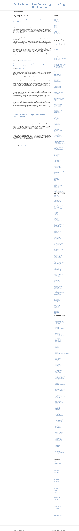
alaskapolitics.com (57, 88)
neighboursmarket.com (59, 431)
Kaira (19, 530)
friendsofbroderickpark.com (59, 262)
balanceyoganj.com (57, 94)
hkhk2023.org (56, 179)
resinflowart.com (57, 346)
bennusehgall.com (57, 221)
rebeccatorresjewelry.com (58, 120)
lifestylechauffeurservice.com (59, 141)
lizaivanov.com (57, 333)
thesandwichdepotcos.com (58, 136)
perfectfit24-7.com (57, 250)
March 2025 (56, 27)
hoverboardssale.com (57, 87)
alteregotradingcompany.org (59, 171)
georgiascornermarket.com (58, 249)
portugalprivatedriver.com (58, 251)
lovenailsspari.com (57, 258)
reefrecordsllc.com (58, 358)
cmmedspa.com (57, 408)
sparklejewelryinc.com (58, 369)
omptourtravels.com (58, 441)
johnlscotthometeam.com (58, 147)
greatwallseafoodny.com (59, 342)
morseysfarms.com (57, 298)
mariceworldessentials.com (58, 270)
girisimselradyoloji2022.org (58, 208)
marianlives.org (56, 79)
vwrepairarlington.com (58, 317)
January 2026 (56, 19)
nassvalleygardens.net (58, 439)
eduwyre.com (56, 151)
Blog (16, 60)
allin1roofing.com (58, 403)
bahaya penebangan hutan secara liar (25, 60)
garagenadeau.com (57, 140)
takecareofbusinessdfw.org (58, 104)
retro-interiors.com (57, 153)
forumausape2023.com (58, 183)
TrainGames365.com (57, 97)
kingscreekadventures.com (58, 107)
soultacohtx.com (56, 311)
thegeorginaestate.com (58, 283)
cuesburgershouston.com (59, 324)
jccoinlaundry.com (57, 236)
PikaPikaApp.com (57, 103)
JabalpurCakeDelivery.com (58, 99)
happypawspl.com (57, 246)
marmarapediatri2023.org (58, 206)
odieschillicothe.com (57, 242)
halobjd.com (56, 100)
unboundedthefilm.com (58, 76)
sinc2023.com (56, 199)
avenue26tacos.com (58, 351)
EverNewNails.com (57, 142)
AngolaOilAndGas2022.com (58, 175)
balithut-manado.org (57, 169)
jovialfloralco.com (57, 146)
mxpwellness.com (58, 394)
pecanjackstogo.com (58, 366)
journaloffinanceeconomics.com (60, 450)
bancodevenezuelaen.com (58, 82)
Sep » (57, 49)
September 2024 (57, 33)
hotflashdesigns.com (57, 138)
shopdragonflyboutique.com (59, 292)
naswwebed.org (56, 168)
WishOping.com (56, 111)
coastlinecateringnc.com (59, 323)
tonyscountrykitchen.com (58, 279)
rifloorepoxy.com (57, 383)
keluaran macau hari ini (58, 515)
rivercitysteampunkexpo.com (59, 416)
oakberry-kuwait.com (57, 260)
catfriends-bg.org (57, 78)
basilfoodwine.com (58, 412)
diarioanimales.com (57, 228)
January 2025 (56, 28)
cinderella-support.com (58, 130)
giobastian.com (57, 380)
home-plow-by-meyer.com (59, 335)
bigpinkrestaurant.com (58, 131)
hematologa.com (57, 332)
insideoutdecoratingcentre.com (59, 143)
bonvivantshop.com (57, 113)
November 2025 (56, 21)
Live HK (55, 461)
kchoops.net (57, 417)
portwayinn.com (57, 400)
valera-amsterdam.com (58, 427)
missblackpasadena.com (59, 354)
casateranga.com (57, 388)
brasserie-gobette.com (58, 295)
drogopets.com (56, 306)
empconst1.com (56, 129)
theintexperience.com (57, 75)
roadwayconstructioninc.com (59, 291)
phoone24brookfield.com (58, 288)
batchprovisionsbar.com (58, 294)
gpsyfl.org (55, 313)
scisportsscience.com (58, 453)
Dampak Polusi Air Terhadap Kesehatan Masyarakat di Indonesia (59, 62)
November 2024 (56, 31)
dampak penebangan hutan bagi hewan (26, 145)
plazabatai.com (56, 225)
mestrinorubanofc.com (58, 437)
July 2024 (55, 36)
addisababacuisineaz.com (59, 454)
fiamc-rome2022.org (57, 269)
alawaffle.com (57, 359)
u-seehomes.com (57, 148)
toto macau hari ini (57, 479)
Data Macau (56, 499)
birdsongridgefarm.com (59, 425)
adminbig (23, 24)
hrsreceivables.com (57, 128)
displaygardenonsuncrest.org (59, 302)
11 (64, 43)
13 (56, 44)
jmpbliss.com (56, 122)
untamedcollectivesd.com (59, 392)
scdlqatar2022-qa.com (57, 200)
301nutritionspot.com (58, 421)
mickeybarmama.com (57, 289)
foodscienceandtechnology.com (60, 452)
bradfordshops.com (57, 163)
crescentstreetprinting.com (59, 328)
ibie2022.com (56, 173)
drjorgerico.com (56, 123)
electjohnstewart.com (58, 440)
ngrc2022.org (56, 157)
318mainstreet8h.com (57, 257)
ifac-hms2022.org (57, 214)
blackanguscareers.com (59, 432)
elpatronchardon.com (57, 267)
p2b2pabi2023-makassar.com (59, 196)
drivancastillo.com (58, 407)
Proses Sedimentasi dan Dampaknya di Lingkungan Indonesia (58, 67)
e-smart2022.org (57, 156)
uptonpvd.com (57, 385)
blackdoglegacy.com (58, 338)
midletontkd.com (57, 409)
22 (59, 45)
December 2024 (56, 30)
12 (54, 44)
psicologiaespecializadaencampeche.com (61, 326)
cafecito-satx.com (57, 364)
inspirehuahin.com (57, 132)
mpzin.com (56, 116)
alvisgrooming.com (57, 282)
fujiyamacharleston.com (58, 265)
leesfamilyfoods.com (57, 159)
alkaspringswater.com (57, 256)
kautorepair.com (57, 237)
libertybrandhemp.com (58, 428)
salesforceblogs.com (57, 95)
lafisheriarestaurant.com (58, 271)
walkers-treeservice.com (59, 390)
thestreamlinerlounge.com (59, 435)
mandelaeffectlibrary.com (58, 92)
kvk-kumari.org (57, 451)
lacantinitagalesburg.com (58, 243)
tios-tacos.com (57, 363)
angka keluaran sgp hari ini (60, 0)
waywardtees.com (57, 80)
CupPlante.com (56, 115)
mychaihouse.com (57, 281)
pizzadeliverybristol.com (58, 244)
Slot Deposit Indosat (57, 463)
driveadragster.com (58, 330)
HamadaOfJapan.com (57, 105)
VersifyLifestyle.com (57, 106)
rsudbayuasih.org (58, 445)
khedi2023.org (56, 203)
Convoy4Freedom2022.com (58, 177)
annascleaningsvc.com (58, 372)
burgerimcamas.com (58, 456)
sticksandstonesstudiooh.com (60, 389)
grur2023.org (56, 178)
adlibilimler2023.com (57, 167)
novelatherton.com (58, 438)
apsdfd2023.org (56, 181)
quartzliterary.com (57, 261)
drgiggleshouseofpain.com (58, 137)
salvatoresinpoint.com (57, 144)
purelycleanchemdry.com (58, 110)
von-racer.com (56, 252)
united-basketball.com (58, 361)
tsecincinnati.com (57, 223)
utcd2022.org (56, 209)
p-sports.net (57, 347)
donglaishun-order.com (58, 268)
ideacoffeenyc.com (57, 240)
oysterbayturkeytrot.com (59, 375)
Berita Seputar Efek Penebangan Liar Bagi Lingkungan (39, 5)
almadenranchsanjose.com (58, 165)
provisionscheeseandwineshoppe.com (60, 202)
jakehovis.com (56, 275)
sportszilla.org (56, 293)
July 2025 (55, 25)
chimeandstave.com (58, 341)
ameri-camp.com (57, 126)
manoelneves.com (57, 91)
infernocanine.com (58, 395)
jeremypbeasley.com (57, 135)
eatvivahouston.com (58, 339)
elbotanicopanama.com (58, 233)
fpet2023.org (56, 155)
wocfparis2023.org (57, 197)
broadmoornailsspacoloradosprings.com (62, 353)
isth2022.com (56, 195)
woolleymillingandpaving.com (60, 384)
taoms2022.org (56, 215)
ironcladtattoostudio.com (59, 370)
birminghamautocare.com (58, 277)
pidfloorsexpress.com (57, 81)
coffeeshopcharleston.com (58, 254)
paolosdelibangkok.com (58, 286)
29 (59, 47)
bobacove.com (56, 287)
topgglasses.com (57, 352)
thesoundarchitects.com (59, 402)
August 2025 (56, 24)
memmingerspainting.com (58, 134)
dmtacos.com (57, 327)
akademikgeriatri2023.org (58, 205)
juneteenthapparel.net (58, 447)
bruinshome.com (57, 371)
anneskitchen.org (58, 355)
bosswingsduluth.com (57, 276)
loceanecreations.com (58, 423)
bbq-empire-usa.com (57, 304)
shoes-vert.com (56, 232)
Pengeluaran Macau (57, 465)
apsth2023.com (56, 186)
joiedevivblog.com (58, 426)
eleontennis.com (57, 161)
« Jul (54, 49)
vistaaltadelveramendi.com (59, 322)
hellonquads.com (57, 227)
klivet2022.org (56, 213)
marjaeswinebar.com (57, 238)
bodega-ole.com (57, 434)
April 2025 (55, 26)
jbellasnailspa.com (57, 280)
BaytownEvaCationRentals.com (59, 98)
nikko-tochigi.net (57, 413)
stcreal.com (56, 117)
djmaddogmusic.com (58, 401)
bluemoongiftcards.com (59, 415)
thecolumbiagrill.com (57, 201)
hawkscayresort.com (57, 226)
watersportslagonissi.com (58, 149)
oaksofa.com (56, 310)
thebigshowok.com (58, 340)
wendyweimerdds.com (57, 125)
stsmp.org (55, 89)
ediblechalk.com (56, 307)
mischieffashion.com (57, 150)
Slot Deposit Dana (57, 490)
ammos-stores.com (58, 422)
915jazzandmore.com (57, 273)
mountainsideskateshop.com (59, 419)
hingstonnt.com (56, 85)
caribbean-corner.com (58, 414)
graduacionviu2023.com (59, 365)
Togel (55, 468)
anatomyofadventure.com (59, 406)
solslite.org (56, 398)
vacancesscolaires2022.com (58, 191)
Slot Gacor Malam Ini (57, 506)
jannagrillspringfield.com (58, 264)
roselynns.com (56, 93)
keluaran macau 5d (57, 472)
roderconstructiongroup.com (59, 224)
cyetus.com (56, 162)
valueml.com (56, 119)
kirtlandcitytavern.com (58, 420)
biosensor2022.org (57, 211)
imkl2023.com (56, 184)
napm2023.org (56, 180)
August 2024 (56, 34)
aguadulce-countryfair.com (58, 274)
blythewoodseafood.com (58, 285)
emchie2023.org (56, 207)
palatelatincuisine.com (58, 336)
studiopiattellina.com (57, 263)
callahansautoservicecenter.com (59, 248)
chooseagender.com (57, 86)
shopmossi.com (57, 391)
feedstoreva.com (57, 305)
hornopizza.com (57, 329)
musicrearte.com (57, 297)
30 (61, 47)
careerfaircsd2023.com (58, 185)
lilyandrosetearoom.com (59, 377)
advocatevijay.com (57, 166)
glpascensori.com (58, 382)
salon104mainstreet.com (58, 255)
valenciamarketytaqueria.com (60, 357)
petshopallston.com (58, 349)
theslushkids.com (57, 379)
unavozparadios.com (57, 231)
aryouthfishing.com (58, 360)
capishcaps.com (56, 312)
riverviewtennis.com (57, 299)
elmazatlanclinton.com (58, 239)
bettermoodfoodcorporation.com (59, 83)
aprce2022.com (56, 172)
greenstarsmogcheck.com (58, 245)
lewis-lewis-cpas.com (57, 160)
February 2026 (56, 18)
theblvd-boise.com (57, 154)
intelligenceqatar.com (57, 101)
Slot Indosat (56, 492)
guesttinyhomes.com (58, 334)
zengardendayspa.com (58, 367)
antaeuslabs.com (57, 109)
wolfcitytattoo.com (58, 373)
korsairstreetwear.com (58, 348)
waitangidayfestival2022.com (59, 190)
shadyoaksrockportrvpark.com (59, 234)
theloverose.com (57, 344)
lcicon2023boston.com (57, 188)
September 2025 (57, 22)
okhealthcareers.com (57, 74)
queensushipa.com (57, 124)
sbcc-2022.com (56, 174)
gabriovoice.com (57, 345)
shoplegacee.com (57, 112)
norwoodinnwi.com (58, 429)
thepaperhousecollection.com (60, 396)
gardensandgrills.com (58, 410)
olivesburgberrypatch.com (59, 378)
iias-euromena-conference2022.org (60, 217)
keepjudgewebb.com (58, 404)
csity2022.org (56, 219)
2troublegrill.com (57, 386)
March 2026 (56, 16)
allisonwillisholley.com (58, 397)
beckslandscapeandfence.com (60, 321)
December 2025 (56, 20)
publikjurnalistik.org (58, 446)
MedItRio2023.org (57, 187)
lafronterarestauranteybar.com (60, 376)
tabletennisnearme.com (58, 308)
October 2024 (56, 32)
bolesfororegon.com (58, 433)
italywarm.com (57, 448)
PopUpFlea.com (56, 118)
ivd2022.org (56, 218)
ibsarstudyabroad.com (58, 220)
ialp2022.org (56, 212)
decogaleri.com (56, 230)
